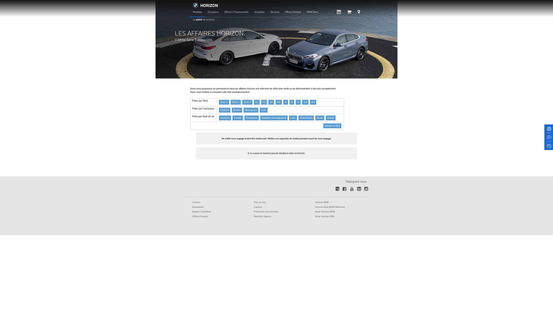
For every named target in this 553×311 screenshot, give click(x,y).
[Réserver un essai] (548, 130)
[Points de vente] (359, 13)
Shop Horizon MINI (324, 216)
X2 (264, 102)
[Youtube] (351, 188)
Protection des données (266, 211)
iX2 (305, 102)
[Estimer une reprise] (548, 138)
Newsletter (198, 206)
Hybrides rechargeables (274, 118)
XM (278, 102)
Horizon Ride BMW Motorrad (330, 206)
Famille (238, 118)
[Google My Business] (337, 188)
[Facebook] (344, 188)
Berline (237, 110)
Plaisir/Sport (306, 118)
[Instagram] (366, 188)
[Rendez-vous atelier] (339, 13)
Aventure (225, 118)
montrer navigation (192, 2)
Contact (196, 202)
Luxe (293, 118)
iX (298, 102)
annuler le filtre (332, 126)
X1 (256, 102)
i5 (292, 102)
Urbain (330, 118)
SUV (263, 110)
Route (320, 118)
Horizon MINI (321, 202)
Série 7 (247, 102)
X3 (271, 102)
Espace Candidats (201, 211)
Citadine (224, 110)
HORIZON (209, 5)
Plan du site (260, 202)
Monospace (251, 110)
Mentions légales (262, 216)
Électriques (251, 118)
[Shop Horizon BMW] (349, 13)
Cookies (258, 206)
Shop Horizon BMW (325, 211)
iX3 (313, 102)
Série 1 (224, 102)
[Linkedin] (358, 188)
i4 (286, 102)
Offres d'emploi (200, 216)
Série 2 (235, 102)
